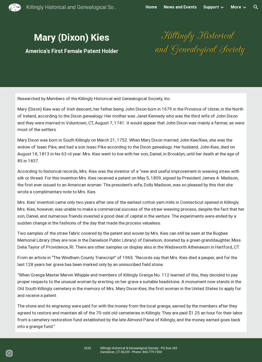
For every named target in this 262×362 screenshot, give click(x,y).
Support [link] (211, 7)
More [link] (236, 7)
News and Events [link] (180, 7)
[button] (256, 7)
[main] (71, 43)
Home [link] (151, 7)
